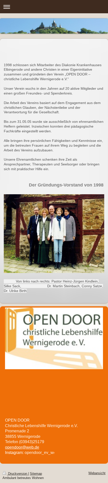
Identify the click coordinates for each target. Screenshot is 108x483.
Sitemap (36, 473)
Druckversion (17, 473)
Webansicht (96, 473)
